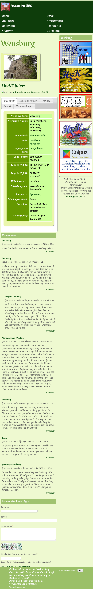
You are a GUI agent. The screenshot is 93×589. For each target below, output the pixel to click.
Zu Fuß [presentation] (7, 106)
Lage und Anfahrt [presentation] (28, 100)
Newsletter (7, 30)
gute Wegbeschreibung (11, 464)
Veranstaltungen (55, 20)
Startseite (7, 15)
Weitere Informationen (17, 587)
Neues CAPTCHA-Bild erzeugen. (16, 566)
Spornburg (35, 194)
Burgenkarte (8, 20)
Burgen (50, 15)
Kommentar (7, 526)
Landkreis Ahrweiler (35, 142)
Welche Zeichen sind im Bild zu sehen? (19, 554)
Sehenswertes (8, 25)
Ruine (4, 438)
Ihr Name (5, 507)
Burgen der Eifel (21, 5)
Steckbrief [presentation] (9, 100)
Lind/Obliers (14, 86)
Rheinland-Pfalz (38, 135)
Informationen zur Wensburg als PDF (30, 92)
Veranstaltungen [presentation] (24, 106)
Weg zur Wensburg (13, 296)
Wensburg (6, 240)
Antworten (50, 251)
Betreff (4, 516)
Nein (80, 570)
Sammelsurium (54, 25)
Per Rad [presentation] (46, 100)
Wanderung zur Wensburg (13, 338)
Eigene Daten (53, 30)
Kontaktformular (74, 196)
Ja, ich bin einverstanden (67, 570)
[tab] (9, 100)
